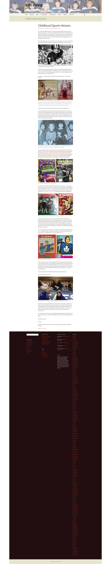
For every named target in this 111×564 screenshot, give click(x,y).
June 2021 (74, 424)
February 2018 (75, 485)
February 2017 (75, 504)
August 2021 (75, 420)
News (28, 347)
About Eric (32, 14)
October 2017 (75, 492)
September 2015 (75, 535)
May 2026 (74, 338)
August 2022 (75, 401)
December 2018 (75, 474)
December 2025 (75, 341)
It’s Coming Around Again (46, 336)
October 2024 (75, 363)
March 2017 (74, 502)
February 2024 (75, 375)
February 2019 (75, 470)
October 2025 (75, 345)
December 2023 (75, 379)
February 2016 (75, 526)
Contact (59, 14)
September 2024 (75, 365)
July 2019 (74, 461)
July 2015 (74, 538)
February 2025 (75, 358)
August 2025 (75, 349)
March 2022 (74, 409)
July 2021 (74, 422)
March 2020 (74, 447)
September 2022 (75, 399)
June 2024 (74, 370)
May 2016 (74, 520)
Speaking (65, 14)
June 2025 (74, 352)
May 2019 (74, 465)
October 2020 (75, 435)
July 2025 (74, 350)
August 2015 (75, 536)
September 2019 (75, 458)
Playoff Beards (44, 338)
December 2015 (75, 529)
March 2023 (74, 388)
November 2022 (75, 395)
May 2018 (74, 481)
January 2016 (75, 528)
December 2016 (75, 508)
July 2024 (74, 368)
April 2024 (74, 372)
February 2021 (75, 429)
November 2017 (75, 490)
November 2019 (75, 454)
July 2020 (74, 440)
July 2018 (74, 477)
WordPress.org (44, 356)
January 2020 (75, 451)
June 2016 (74, 519)
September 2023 (75, 383)
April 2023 (74, 386)
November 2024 (75, 361)
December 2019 (75, 452)
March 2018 (74, 483)
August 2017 (75, 495)
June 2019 (74, 463)
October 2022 (75, 397)
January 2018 (75, 486)
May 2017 (74, 499)
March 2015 (74, 545)
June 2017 (74, 497)
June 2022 (74, 404)
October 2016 (75, 511)
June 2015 (74, 540)
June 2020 (74, 442)
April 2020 (74, 445)
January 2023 (75, 392)
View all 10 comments (42, 328)
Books (37, 14)
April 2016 (74, 522)
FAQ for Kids (71, 14)
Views (28, 352)
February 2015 (75, 547)
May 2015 (74, 542)
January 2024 (75, 377)
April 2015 (74, 544)
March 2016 (74, 524)
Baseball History (29, 342)
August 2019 (75, 460)
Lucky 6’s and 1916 (45, 340)
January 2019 (75, 472)
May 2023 (74, 384)
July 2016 (74, 517)
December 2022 (75, 393)
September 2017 (75, 494)
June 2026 (74, 336)
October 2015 (75, 533)
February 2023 (75, 390)
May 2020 (74, 443)
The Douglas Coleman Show (48, 191)
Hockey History (49, 28)
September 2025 (75, 347)
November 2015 (75, 531)
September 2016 (75, 513)
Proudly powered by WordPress (55, 561)
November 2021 (75, 417)
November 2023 (75, 381)
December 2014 (75, 551)
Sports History (58, 28)
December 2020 (75, 433)
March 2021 (74, 427)
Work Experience (52, 14)
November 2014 (75, 553)
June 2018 (74, 479)
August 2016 (75, 515)
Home (26, 14)
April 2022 (74, 408)
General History (29, 343)
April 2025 (74, 356)
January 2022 (75, 413)
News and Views (44, 14)
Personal (53, 28)
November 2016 (75, 510)
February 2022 (75, 411)
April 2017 (74, 501)
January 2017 (75, 506)
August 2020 (75, 438)
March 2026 (74, 340)
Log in (43, 351)
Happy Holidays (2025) (45, 343)
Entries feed (44, 352)
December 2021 (75, 415)
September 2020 (75, 436)
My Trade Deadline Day (46, 341)
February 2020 (75, 449)
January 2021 (75, 431)
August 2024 (75, 367)
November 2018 (75, 476)
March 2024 (74, 374)
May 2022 (74, 406)
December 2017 (75, 488)
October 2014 (75, 554)
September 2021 (75, 418)
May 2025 (74, 354)
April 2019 (74, 467)
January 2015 (75, 549)
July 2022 (74, 402)
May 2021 (74, 426)
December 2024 (75, 359)
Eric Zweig (59, 342)
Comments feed (45, 354)
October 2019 (75, 456)
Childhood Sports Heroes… (55, 25)
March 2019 (74, 468)
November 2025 (75, 343)
